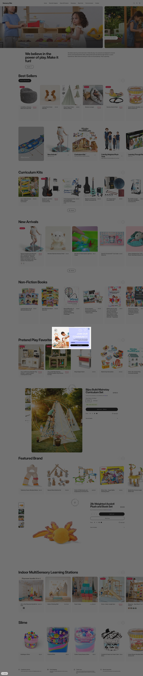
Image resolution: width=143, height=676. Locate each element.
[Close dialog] (89, 329)
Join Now (79, 345)
